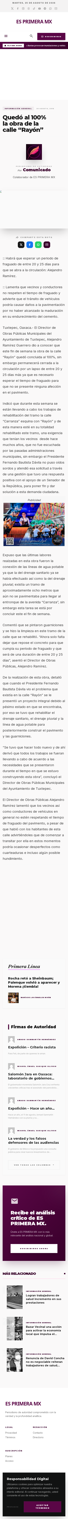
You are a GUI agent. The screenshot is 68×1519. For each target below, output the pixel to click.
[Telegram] (45, 9)
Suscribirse (51, 36)
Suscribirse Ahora (34, 1248)
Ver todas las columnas (34, 1165)
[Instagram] (23, 9)
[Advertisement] (34, 75)
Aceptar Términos (42, 1506)
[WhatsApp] (38, 244)
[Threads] (28, 9)
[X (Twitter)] (21, 244)
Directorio (38, 1437)
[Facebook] (17, 9)
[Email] (55, 9)
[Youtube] (39, 9)
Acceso (9, 1460)
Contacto (38, 1432)
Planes (9, 1456)
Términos (10, 1437)
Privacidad (12, 1507)
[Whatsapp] (50, 9)
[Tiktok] (34, 9)
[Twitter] (12, 9)
